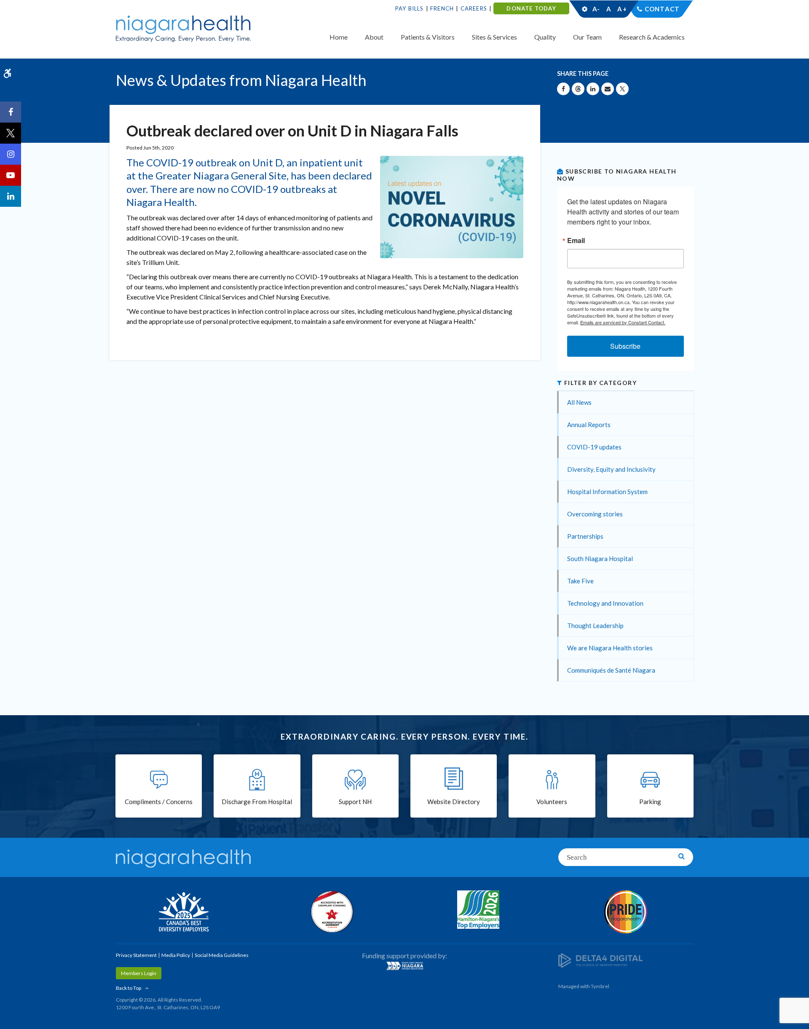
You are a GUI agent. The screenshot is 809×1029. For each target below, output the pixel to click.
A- (596, 9)
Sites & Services (494, 37)
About (374, 37)
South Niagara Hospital (600, 558)
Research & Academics (652, 37)
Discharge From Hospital (257, 801)
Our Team (587, 37)
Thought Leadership (595, 625)
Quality (545, 37)
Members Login (138, 973)
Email (576, 240)
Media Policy (175, 955)
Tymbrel (600, 986)
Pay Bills (409, 8)
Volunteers (551, 801)
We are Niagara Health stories (610, 648)
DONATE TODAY (531, 8)
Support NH (355, 801)
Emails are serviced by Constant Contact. (622, 322)
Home (338, 37)
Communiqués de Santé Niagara (611, 670)
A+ (621, 9)
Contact (662, 9)
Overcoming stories (595, 514)
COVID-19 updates (594, 447)
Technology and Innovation (605, 603)
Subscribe (625, 346)
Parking (650, 801)
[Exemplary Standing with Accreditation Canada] (330, 911)
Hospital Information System (607, 491)
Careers (474, 8)
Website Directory (453, 801)
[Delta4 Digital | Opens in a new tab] (600, 960)
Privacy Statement (136, 955)
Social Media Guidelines (222, 955)
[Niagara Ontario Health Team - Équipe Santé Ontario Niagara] (404, 966)
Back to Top (128, 988)
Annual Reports (589, 424)
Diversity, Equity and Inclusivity (611, 469)
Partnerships (585, 536)
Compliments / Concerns (159, 801)
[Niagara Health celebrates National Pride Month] (625, 911)
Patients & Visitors (428, 37)
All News (579, 402)
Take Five (580, 581)
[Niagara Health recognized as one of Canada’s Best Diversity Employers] (183, 912)
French (442, 8)
